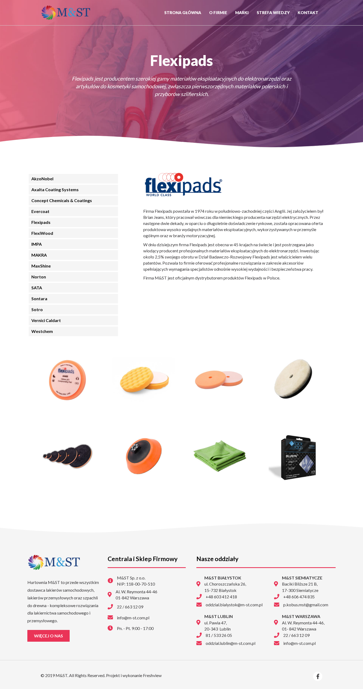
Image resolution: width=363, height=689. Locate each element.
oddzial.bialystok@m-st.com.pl (234, 604)
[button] (48, 636)
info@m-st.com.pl (299, 643)
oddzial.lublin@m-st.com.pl (230, 643)
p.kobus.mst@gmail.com (305, 604)
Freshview (152, 675)
